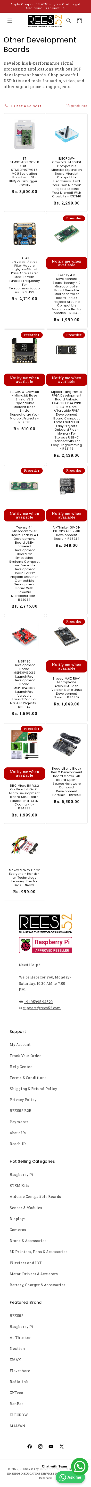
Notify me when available (66, 263)
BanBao (17, 1403)
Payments (19, 1122)
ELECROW (19, 1415)
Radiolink (19, 1381)
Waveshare (20, 1370)
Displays (18, 1218)
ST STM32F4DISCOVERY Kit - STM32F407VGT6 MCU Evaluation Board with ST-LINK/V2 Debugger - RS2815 (24, 172)
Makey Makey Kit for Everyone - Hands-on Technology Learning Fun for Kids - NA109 (24, 877)
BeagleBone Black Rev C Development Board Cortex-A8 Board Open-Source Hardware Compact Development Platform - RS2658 (66, 781)
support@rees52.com (42, 1008)
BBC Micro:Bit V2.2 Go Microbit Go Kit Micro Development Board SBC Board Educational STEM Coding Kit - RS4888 (24, 797)
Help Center (21, 1066)
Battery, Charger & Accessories (38, 1285)
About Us (18, 1133)
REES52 (17, 1315)
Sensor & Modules (26, 1207)
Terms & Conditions (28, 1077)
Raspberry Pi (21, 1174)
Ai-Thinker (20, 1337)
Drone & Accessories (28, 1240)
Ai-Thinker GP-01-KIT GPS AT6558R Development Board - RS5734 (66, 533)
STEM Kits (19, 1185)
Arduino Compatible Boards (35, 1196)
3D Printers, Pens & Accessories (39, 1251)
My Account (20, 1044)
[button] (9, 20)
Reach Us (18, 1143)
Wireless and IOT (26, 1263)
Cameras (18, 1229)
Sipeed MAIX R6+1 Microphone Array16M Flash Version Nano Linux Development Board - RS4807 (66, 687)
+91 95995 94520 (38, 1001)
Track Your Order (25, 1055)
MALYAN (17, 1426)
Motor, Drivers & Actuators (34, 1274)
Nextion (17, 1348)
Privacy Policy (23, 1099)
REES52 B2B (21, 1110)
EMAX (15, 1359)
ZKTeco (16, 1392)
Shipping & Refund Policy (33, 1088)
